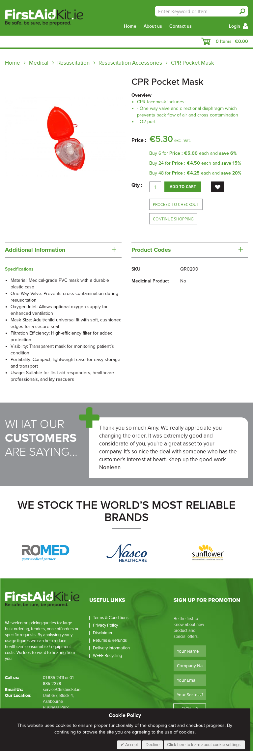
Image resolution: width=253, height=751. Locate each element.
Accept (131, 744)
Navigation (8, 42)
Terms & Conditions (110, 617)
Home (130, 26)
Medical (39, 62)
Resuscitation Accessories (130, 62)
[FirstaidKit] (39, 18)
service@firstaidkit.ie (61, 689)
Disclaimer (102, 633)
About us (153, 26)
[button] (217, 186)
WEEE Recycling (107, 655)
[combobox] (201, 11)
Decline (152, 744)
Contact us (180, 26)
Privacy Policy (105, 625)
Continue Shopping (173, 218)
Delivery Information (111, 648)
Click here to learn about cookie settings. (204, 744)
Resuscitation (73, 62)
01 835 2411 (53, 677)
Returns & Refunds (110, 640)
